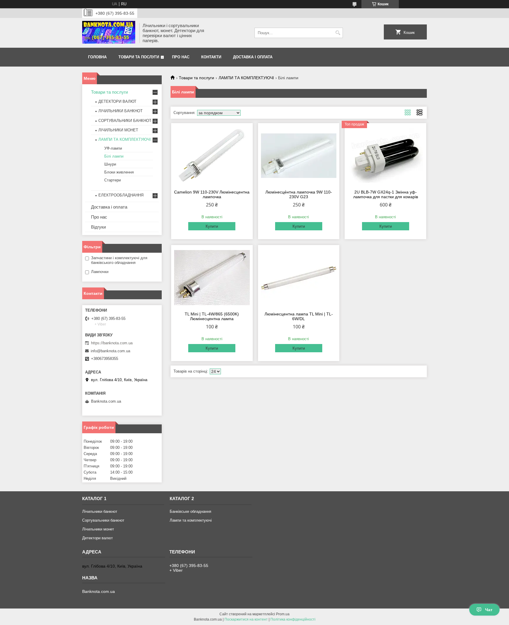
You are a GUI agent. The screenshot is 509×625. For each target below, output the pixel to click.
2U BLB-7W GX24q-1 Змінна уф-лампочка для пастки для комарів (385, 194)
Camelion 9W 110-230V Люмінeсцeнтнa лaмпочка (211, 194)
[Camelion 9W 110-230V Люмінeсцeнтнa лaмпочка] (212, 155)
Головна (97, 57)
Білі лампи (113, 156)
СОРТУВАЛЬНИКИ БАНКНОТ (124, 120)
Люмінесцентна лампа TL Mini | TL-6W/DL (299, 316)
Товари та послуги (138, 57)
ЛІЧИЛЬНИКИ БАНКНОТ (120, 111)
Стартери (112, 180)
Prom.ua (283, 614)
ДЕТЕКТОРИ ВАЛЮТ (117, 101)
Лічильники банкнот (99, 511)
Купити (212, 226)
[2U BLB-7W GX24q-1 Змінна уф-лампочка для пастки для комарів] (385, 155)
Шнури (110, 164)
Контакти (211, 57)
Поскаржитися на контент (246, 619)
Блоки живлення (119, 172)
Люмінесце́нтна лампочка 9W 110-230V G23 (298, 194)
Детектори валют (97, 538)
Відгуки (98, 226)
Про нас (180, 57)
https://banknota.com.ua (112, 343)
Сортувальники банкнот (103, 520)
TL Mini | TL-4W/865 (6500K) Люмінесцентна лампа (212, 316)
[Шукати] (338, 33)
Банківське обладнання (190, 511)
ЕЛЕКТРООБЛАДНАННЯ (120, 195)
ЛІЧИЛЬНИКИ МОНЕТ (118, 130)
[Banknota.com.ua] (108, 33)
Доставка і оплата (252, 57)
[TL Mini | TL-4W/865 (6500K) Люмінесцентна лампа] (212, 277)
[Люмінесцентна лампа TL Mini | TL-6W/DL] (299, 277)
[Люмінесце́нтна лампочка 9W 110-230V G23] (299, 155)
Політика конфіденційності (292, 619)
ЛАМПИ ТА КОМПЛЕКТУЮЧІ (246, 77)
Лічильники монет (98, 529)
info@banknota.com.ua (110, 351)
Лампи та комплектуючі (191, 520)
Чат (489, 609)
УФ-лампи (113, 148)
